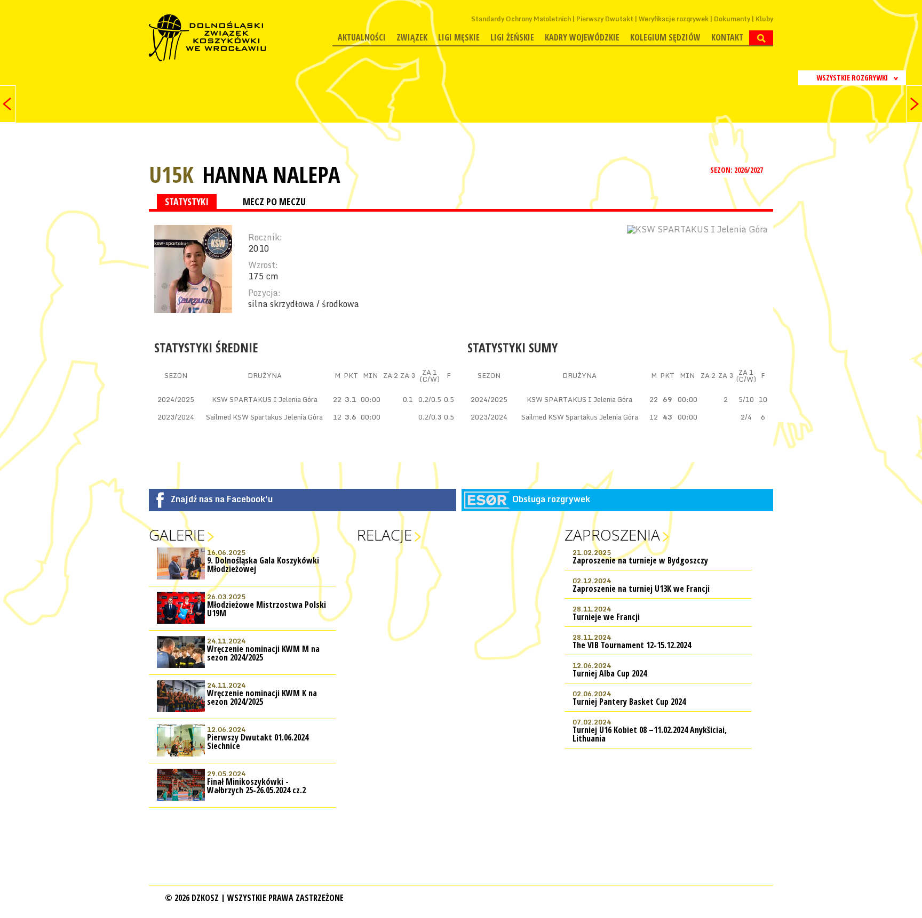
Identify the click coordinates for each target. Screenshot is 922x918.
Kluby (764, 19)
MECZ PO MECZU (274, 201)
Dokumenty (732, 19)
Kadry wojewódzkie (582, 37)
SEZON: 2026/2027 (737, 170)
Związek (411, 37)
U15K (171, 174)
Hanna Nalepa (271, 174)
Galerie (177, 535)
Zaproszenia (612, 535)
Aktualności (362, 37)
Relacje (384, 535)
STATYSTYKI (187, 201)
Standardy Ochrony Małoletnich (521, 19)
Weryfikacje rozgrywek (674, 19)
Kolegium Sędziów (665, 37)
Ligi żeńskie (512, 37)
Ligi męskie (459, 37)
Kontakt (727, 37)
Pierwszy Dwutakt (604, 19)
